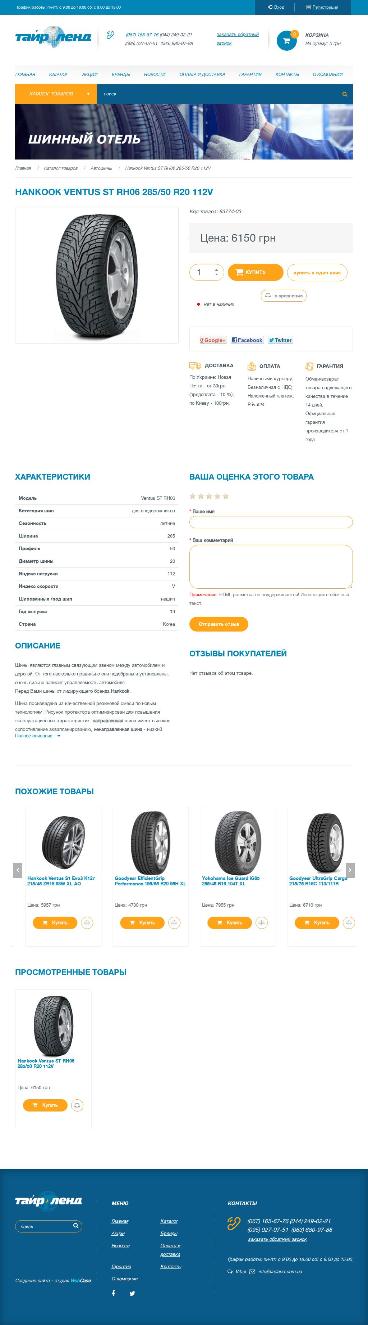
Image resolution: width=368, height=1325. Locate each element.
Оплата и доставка (202, 74)
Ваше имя (204, 511)
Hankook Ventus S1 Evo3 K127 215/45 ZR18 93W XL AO (51, 881)
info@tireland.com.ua (280, 1271)
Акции (90, 74)
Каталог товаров (60, 168)
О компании (328, 74)
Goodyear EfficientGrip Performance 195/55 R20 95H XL (140, 881)
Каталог (58, 74)
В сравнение (288, 295)
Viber (239, 1271)
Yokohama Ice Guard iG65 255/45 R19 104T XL (221, 881)
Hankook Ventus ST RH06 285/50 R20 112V (167, 168)
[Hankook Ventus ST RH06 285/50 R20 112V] (97, 275)
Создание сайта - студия (53, 1280)
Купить (256, 272)
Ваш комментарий (213, 540)
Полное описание (34, 735)
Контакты (287, 74)
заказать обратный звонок (238, 39)
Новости (155, 74)
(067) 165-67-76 (142, 34)
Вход (279, 7)
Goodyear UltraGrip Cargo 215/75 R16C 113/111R (309, 881)
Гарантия (250, 74)
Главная (25, 74)
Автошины (101, 168)
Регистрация (325, 7)
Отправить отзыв (219, 624)
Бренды (121, 74)
